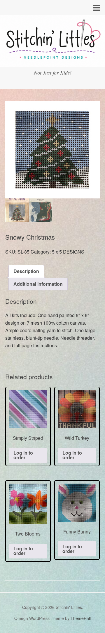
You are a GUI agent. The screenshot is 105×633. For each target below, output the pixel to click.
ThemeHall (81, 618)
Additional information (38, 284)
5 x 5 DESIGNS (68, 251)
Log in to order (23, 455)
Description (26, 271)
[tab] (26, 271)
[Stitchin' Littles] (52, 61)
